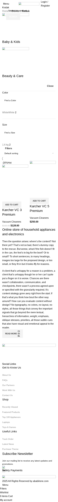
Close (50, 86)
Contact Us (7, 395)
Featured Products (11, 412)
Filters (8, 148)
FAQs (4, 380)
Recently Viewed (10, 407)
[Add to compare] (33, 194)
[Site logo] (29, 3)
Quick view (41, 194)
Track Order (8, 439)
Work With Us (8, 390)
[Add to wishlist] (49, 194)
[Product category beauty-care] (29, 45)
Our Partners (8, 385)
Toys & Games (9, 427)
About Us (6, 375)
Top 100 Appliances (11, 417)
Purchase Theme (10, 449)
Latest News (8, 444)
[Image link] (29, 352)
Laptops (6, 422)
